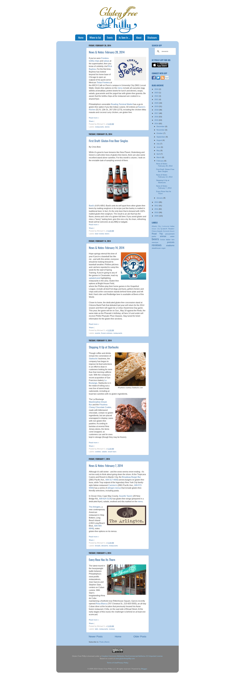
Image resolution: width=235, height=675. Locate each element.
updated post (94, 278)
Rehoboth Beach (168, 231)
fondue (162, 240)
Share (91, 121)
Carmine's (112, 485)
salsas (106, 61)
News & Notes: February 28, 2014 (107, 52)
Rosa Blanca (101, 604)
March (159, 157)
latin (96, 629)
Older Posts (139, 636)
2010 (156, 212)
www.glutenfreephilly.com (125, 658)
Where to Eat (95, 37)
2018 (156, 110)
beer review (99, 234)
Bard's (91, 206)
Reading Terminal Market (122, 104)
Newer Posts (96, 636)
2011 (156, 209)
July (158, 144)
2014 (156, 123)
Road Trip (157, 233)
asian (172, 236)
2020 (156, 103)
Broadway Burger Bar (131, 477)
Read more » (94, 118)
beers (107, 234)
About (138, 37)
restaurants (99, 127)
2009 (156, 216)
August (159, 140)
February (160, 161)
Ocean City (156, 229)
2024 (156, 89)
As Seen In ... (124, 37)
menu (120, 88)
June (159, 147)
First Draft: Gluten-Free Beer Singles (108, 141)
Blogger (144, 669)
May (158, 150)
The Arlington (94, 507)
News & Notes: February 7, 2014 (106, 465)
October (160, 133)
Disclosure (152, 37)
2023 (156, 93)
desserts (104, 546)
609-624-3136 (105, 499)
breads (97, 546)
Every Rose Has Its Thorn (102, 559)
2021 (156, 99)
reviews (112, 629)
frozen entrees (106, 333)
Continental (165, 226)
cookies (98, 452)
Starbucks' (93, 359)
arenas (163, 236)
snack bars (112, 452)
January (160, 198)
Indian (172, 226)
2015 (156, 120)
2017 (156, 113)
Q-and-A (164, 229)
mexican (155, 242)
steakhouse (156, 248)
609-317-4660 (112, 480)
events (97, 333)
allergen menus (114, 488)
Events (110, 37)
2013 (156, 202)
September (161, 137)
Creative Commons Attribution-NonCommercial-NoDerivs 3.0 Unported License (132, 656)
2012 (156, 206)
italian (168, 240)
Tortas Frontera (103, 82)
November (161, 130)
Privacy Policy (123, 663)
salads (104, 452)
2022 (156, 96)
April (158, 154)
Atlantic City (156, 226)
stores (107, 127)
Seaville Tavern (125, 496)
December (161, 126)
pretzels (170, 242)
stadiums (170, 245)
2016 (156, 117)
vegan (163, 248)
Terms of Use (112, 663)
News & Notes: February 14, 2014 (106, 247)
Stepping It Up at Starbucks (104, 347)
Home (80, 37)
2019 (156, 106)
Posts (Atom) (104, 642)
